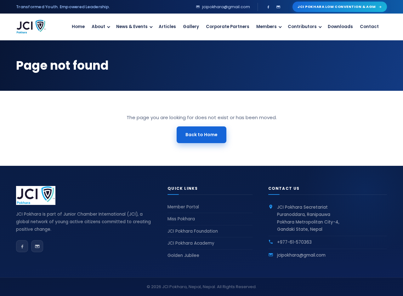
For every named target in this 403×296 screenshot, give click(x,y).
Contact (369, 27)
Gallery (191, 27)
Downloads (340, 27)
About (98, 27)
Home (78, 27)
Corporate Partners (227, 27)
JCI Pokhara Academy (190, 243)
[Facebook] (268, 7)
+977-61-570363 (294, 242)
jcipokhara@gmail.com (301, 255)
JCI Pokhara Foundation (192, 231)
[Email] (278, 7)
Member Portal (183, 207)
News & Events (132, 27)
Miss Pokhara (181, 219)
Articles (167, 27)
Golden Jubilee (183, 255)
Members (266, 27)
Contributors (302, 27)
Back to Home (201, 134)
